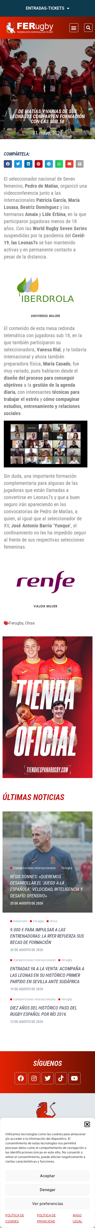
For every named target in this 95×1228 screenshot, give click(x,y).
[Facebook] (21, 1078)
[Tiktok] (61, 1078)
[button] (87, 1124)
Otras (30, 623)
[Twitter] (48, 1078)
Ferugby (16, 623)
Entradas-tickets (45, 8)
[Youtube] (74, 1078)
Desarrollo (20, 921)
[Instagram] (34, 1078)
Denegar (47, 1189)
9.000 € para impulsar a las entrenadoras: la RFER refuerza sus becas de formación (47, 936)
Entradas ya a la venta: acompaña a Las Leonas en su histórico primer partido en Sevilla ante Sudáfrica (47, 975)
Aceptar (47, 1175)
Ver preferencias (47, 1203)
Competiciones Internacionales (34, 868)
